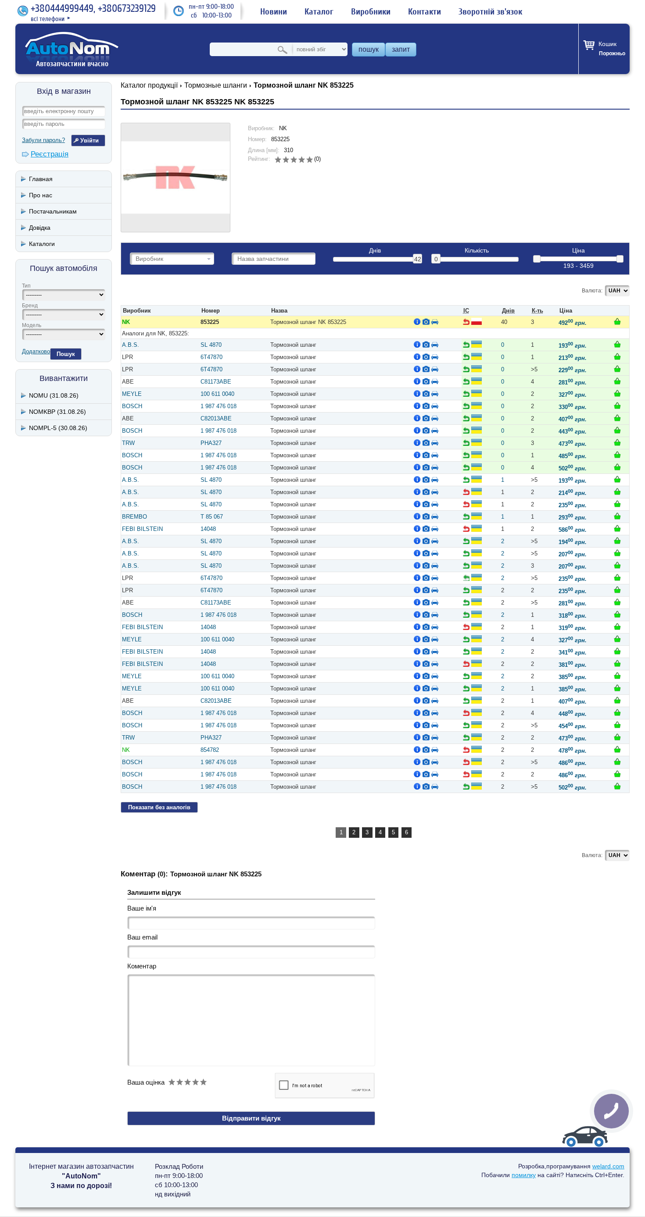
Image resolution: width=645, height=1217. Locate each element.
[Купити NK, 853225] (617, 321)
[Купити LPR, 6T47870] (617, 356)
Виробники (371, 12)
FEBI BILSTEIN (142, 529)
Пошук (66, 354)
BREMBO (134, 516)
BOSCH (132, 406)
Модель (31, 325)
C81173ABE (216, 381)
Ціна (578, 250)
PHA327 (211, 443)
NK (126, 322)
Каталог (319, 12)
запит (401, 49)
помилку (524, 1174)
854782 (210, 750)
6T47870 (211, 357)
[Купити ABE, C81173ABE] (617, 380)
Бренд (30, 305)
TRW (128, 443)
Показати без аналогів (159, 807)
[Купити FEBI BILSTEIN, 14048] (617, 528)
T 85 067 (212, 516)
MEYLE (132, 394)
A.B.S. (130, 345)
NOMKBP (57, 411)
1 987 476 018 (218, 406)
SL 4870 (211, 345)
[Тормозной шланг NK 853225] (175, 177)
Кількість (477, 250)
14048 (208, 529)
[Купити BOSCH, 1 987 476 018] (617, 405)
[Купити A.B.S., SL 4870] (617, 344)
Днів (375, 250)
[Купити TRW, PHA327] (617, 442)
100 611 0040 (217, 394)
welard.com (608, 1166)
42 (417, 259)
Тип (26, 286)
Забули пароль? (43, 140)
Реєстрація (49, 154)
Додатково (36, 351)
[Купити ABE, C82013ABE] (617, 417)
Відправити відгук (251, 1118)
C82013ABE (216, 418)
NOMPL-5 (58, 427)
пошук (368, 49)
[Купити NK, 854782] (617, 749)
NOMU (54, 395)
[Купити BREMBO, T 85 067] (617, 516)
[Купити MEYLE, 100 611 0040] (617, 393)
